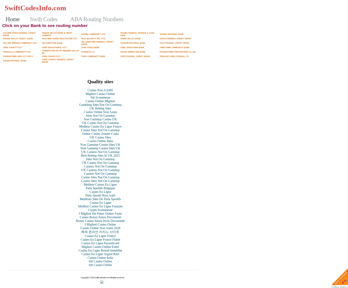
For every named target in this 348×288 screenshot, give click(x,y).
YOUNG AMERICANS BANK (133, 52)
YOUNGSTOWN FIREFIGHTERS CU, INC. (178, 52)
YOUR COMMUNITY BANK (93, 56)
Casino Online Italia (100, 141)
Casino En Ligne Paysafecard (100, 243)
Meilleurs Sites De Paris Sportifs (100, 199)
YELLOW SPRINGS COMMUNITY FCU (20, 43)
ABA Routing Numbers (96, 19)
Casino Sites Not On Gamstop (100, 130)
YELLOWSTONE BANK (52, 43)
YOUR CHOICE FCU (51, 56)
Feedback (335, 287)
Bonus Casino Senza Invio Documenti (100, 220)
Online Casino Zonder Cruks (100, 133)
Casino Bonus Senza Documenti (100, 217)
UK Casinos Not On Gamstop (100, 152)
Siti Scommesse (100, 97)
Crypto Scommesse (100, 210)
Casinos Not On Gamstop (91, 7)
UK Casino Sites (100, 137)
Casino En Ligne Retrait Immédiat (100, 250)
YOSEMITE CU (87, 52)
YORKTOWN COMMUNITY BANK (175, 48)
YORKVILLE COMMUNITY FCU (17, 52)
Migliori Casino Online (100, 94)
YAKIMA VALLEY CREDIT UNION (18, 39)
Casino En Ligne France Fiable (100, 239)
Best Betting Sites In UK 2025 (100, 155)
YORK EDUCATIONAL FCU (54, 48)
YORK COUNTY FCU (12, 48)
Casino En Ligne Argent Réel (100, 254)
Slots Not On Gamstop (100, 115)
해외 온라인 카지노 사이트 (100, 232)
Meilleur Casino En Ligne (100, 184)
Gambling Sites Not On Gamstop (176, 11)
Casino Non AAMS (100, 90)
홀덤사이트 (120, 7)
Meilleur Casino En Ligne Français (100, 206)
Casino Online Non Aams (100, 112)
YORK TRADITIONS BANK (132, 48)
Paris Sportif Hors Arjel (100, 195)
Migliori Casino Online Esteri (100, 246)
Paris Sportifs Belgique (100, 188)
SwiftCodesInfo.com (35, 8)
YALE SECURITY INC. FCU (93, 39)
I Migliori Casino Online (100, 224)
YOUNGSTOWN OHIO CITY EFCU (18, 56)
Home (13, 19)
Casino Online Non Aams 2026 (100, 228)
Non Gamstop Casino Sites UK (100, 144)
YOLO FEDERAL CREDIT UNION (174, 43)
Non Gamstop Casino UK (100, 119)
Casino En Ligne (100, 191)
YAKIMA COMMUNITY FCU (93, 34)
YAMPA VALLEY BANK (130, 39)
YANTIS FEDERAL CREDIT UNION (175, 39)
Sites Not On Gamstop (100, 159)
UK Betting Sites (100, 108)
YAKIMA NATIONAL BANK (172, 34)
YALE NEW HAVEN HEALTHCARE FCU (59, 39)
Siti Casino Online (100, 261)
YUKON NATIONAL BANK (14, 61)
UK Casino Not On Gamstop (100, 123)
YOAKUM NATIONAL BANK (132, 43)
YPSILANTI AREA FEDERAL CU (174, 56)
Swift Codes (43, 19)
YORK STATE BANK (90, 48)
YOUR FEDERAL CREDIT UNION (135, 56)
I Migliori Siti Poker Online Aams (100, 213)
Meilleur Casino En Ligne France (100, 126)
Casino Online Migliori (100, 101)
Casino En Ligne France (100, 236)
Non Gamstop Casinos (183, 7)
